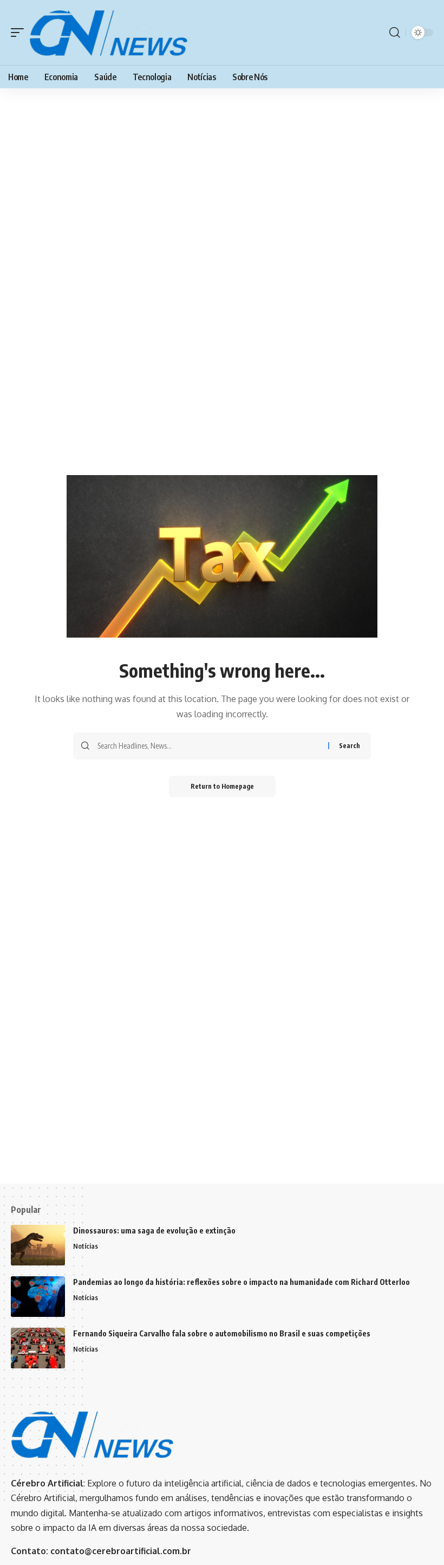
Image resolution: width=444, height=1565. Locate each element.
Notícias (85, 1246)
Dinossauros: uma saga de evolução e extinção (154, 1230)
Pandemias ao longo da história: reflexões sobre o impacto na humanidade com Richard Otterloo (241, 1282)
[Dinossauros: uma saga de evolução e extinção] (38, 1245)
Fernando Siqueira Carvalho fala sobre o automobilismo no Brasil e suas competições (221, 1333)
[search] (395, 32)
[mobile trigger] (20, 32)
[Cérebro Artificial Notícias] (108, 32)
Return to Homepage (222, 786)
